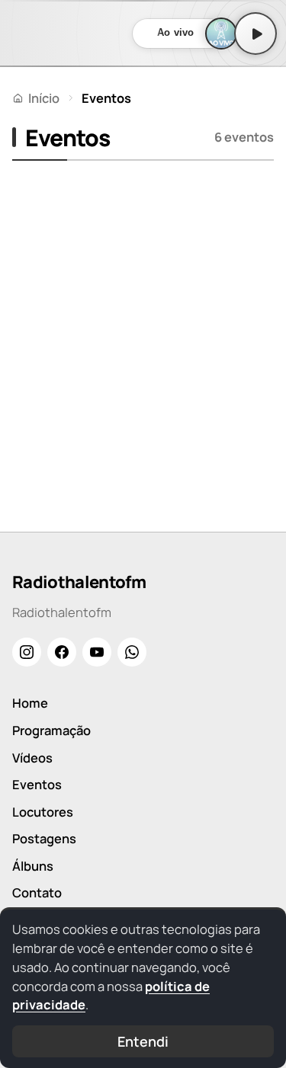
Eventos (37, 784)
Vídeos (32, 757)
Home (30, 702)
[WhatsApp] (131, 652)
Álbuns (32, 866)
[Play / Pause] (255, 33)
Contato (37, 892)
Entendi (142, 1041)
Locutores (42, 811)
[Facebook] (61, 652)
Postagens (44, 838)
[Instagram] (26, 652)
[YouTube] (96, 652)
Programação (51, 730)
